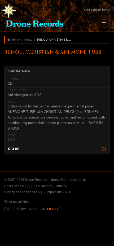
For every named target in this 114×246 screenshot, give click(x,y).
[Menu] (104, 21)
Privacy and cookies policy (23, 192)
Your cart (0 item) (96, 10)
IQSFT (53, 209)
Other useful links (16, 202)
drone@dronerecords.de (69, 180)
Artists (28, 39)
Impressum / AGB (59, 192)
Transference (19, 71)
